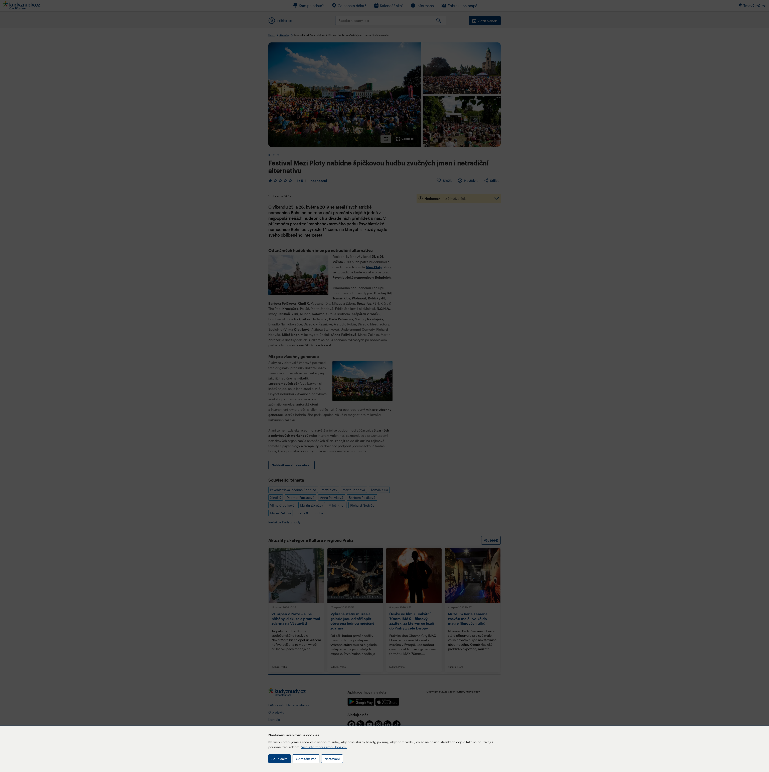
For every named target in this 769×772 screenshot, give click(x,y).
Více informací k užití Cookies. (324, 747)
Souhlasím (280, 759)
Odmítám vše (306, 759)
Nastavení (332, 759)
